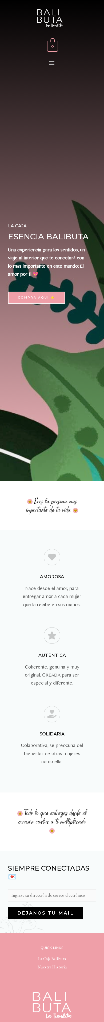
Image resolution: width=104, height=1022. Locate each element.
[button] (36, 298)
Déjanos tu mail (45, 913)
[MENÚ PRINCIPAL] (52, 63)
